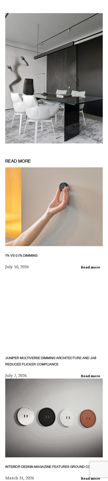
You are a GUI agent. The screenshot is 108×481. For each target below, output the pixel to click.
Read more (90, 267)
